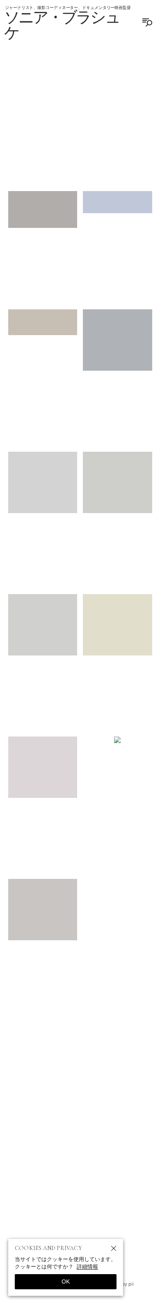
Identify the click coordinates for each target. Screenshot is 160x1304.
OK (66, 1281)
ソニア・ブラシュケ (61, 25)
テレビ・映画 (123, 1136)
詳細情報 (87, 1266)
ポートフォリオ (112, 1106)
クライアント (80, 1136)
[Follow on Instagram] (40, 1177)
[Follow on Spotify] (80, 1177)
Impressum (52, 1151)
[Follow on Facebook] (100, 1177)
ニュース (70, 1106)
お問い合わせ (80, 1121)
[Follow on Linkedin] (119, 1177)
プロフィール (36, 1136)
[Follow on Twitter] (60, 1177)
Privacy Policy (102, 1151)
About (39, 1106)
